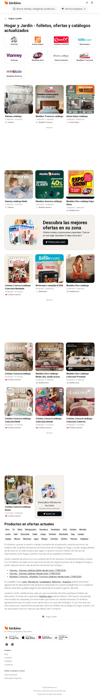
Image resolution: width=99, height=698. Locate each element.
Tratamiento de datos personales (49, 694)
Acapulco (67, 581)
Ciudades (8, 661)
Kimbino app (45, 596)
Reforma (56, 581)
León (24, 581)
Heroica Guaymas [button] (73, 8)
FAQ (6, 654)
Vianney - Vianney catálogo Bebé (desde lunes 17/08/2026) (38, 570)
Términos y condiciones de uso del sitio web (49, 691)
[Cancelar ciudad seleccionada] (84, 9)
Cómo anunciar (10, 674)
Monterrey (33, 581)
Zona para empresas (13, 678)
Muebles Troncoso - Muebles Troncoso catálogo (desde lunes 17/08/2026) (45, 576)
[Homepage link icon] (43, 617)
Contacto (8, 657)
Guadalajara (45, 581)
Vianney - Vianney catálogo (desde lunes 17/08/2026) (35, 573)
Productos (8, 664)
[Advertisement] (51, 147)
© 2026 (49, 687)
